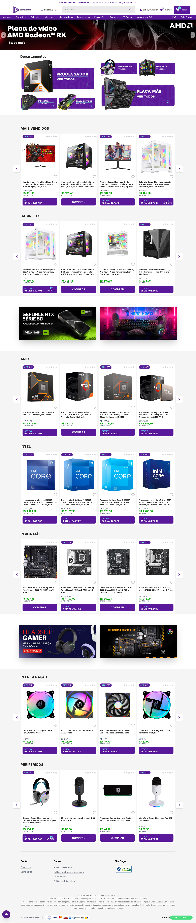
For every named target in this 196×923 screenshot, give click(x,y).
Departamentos (51, 10)
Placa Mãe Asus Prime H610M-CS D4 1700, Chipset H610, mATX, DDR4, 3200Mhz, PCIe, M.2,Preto (116, 590)
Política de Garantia (63, 867)
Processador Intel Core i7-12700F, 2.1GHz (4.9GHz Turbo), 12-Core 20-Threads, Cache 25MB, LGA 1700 (76, 502)
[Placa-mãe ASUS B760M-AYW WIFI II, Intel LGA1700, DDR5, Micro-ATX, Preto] (157, 562)
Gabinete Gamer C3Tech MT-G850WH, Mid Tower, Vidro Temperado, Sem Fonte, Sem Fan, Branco (117, 272)
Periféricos (21, 17)
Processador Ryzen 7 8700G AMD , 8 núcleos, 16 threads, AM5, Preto (38, 413)
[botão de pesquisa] (130, 9)
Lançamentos (83, 17)
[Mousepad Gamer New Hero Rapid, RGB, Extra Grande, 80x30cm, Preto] (118, 792)
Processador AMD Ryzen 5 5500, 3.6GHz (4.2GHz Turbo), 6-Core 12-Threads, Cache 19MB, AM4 (76, 414)
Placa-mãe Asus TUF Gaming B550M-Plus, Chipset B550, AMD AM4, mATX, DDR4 (39, 590)
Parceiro (114, 17)
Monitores (49, 17)
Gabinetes (35, 17)
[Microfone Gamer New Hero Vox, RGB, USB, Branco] (157, 792)
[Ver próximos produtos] (179, 168)
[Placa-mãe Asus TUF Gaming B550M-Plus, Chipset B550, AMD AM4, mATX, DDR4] (40, 562)
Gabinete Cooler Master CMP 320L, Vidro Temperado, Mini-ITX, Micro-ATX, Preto (154, 272)
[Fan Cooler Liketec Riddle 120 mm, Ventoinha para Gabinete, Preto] (118, 705)
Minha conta (26, 872)
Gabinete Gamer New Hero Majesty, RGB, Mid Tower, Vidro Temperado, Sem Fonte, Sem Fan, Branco (155, 184)
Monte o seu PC (144, 17)
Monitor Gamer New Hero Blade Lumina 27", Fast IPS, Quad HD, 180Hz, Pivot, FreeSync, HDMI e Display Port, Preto (116, 184)
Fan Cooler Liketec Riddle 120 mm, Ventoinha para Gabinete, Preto (115, 731)
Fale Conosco (187, 17)
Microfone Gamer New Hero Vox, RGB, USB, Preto (78, 819)
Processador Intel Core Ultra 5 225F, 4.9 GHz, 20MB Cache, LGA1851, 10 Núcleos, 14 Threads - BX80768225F (155, 502)
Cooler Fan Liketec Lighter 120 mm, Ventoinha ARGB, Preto (155, 731)
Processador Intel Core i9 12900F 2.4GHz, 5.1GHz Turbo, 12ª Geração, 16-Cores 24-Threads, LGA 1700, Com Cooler (40, 502)
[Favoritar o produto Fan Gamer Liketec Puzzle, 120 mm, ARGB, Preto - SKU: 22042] (94, 725)
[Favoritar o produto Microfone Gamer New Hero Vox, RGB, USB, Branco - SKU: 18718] (171, 813)
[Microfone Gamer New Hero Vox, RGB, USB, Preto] (79, 792)
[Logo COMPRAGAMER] (21, 9)
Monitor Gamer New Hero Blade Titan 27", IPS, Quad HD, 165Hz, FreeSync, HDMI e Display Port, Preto (40, 184)
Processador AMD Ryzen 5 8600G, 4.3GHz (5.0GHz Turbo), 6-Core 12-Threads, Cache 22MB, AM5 (115, 414)
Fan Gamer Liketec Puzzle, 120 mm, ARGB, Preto (77, 731)
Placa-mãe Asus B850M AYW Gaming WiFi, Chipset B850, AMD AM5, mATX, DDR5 (77, 590)
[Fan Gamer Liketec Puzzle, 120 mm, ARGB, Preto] (79, 705)
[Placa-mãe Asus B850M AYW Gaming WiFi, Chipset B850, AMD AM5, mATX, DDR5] (79, 562)
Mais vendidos (66, 17)
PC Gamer (127, 17)
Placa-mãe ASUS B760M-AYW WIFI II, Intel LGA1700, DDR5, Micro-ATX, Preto (156, 589)
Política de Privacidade (65, 881)
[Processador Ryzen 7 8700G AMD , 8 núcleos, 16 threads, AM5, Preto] (40, 387)
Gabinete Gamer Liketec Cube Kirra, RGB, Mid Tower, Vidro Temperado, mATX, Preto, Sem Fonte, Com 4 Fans (77, 184)
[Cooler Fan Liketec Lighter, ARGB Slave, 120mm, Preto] (40, 705)
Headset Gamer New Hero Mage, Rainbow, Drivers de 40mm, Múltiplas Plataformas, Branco (39, 820)
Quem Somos (60, 876)
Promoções (99, 17)
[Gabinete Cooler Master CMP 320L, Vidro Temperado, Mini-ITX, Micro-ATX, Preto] (157, 244)
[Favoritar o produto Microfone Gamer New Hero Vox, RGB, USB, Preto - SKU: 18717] (94, 813)
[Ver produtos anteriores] (16, 168)
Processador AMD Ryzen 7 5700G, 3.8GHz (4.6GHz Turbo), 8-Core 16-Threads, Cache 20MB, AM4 (154, 414)
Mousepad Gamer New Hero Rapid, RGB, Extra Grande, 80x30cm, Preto (115, 819)
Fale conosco (182, 917)
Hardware (6, 17)
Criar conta (26, 867)
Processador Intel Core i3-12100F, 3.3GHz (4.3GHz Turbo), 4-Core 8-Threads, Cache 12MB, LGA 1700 (115, 502)
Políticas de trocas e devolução (69, 872)
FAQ (174, 17)
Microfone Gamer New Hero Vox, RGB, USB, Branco (156, 819)
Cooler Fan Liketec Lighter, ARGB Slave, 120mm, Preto (37, 731)
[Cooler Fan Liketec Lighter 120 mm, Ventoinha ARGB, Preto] (157, 705)
